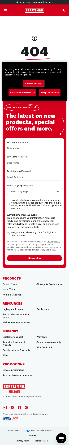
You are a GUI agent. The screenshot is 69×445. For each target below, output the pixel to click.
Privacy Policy (53, 241)
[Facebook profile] (19, 407)
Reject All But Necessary (22, 92)
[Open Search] (63, 10)
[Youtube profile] (12, 407)
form (53, 244)
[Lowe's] (7, 418)
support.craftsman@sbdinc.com (36, 247)
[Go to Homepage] (34, 10)
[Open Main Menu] (6, 10)
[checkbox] (8, 204)
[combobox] (34, 191)
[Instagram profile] (5, 407)
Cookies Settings (33, 83)
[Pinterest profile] (26, 407)
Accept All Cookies (50, 92)
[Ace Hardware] (15, 418)
